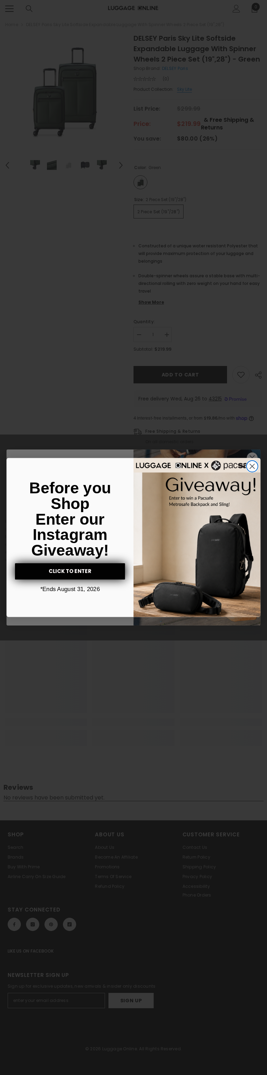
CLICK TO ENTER (70, 571)
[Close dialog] (252, 466)
